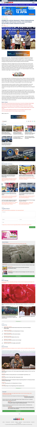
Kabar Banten (6, 18)
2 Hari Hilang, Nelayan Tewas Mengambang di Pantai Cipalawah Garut (13, 385)
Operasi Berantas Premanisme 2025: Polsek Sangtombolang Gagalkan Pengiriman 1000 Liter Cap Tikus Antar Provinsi (18, 371)
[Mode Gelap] (33, 2)
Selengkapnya (18, 276)
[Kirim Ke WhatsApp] (34, 121)
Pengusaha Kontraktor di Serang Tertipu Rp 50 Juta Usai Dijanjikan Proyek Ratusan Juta (16, 374)
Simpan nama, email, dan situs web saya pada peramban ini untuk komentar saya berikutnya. (17, 224)
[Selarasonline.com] (8, 2)
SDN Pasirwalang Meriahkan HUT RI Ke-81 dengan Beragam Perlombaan (30, 137)
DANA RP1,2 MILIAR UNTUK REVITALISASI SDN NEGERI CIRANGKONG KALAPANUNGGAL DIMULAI (16, 104)
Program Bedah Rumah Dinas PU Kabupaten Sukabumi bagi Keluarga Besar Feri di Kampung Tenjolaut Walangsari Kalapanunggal (18, 380)
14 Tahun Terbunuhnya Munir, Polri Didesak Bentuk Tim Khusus (12, 383)
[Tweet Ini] (29, 121)
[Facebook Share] (27, 121)
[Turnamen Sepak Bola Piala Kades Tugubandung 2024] (27, 310)
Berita (3, 18)
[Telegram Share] (32, 121)
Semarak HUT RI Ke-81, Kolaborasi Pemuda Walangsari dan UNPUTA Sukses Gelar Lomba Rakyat (30, 133)
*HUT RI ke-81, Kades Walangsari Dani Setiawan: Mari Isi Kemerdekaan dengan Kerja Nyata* (16, 109)
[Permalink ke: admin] (2, 25)
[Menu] (2, 2)
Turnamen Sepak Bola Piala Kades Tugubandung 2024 (27, 317)
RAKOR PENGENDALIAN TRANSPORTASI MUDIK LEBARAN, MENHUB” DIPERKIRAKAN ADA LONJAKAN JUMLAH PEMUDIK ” (21, 408)
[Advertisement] (18, 420)
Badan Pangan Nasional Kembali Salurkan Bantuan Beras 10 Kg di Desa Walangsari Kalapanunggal (18, 103)
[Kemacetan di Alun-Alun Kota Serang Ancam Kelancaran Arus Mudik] (13, 396)
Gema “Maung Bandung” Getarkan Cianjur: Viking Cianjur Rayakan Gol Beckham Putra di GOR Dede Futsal (18, 304)
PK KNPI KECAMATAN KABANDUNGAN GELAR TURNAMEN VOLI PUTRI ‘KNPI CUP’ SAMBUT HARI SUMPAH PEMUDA (9, 317)
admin (4, 25)
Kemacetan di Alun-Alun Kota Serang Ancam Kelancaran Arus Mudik (29, 397)
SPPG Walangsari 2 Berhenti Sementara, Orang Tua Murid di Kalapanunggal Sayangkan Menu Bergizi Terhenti (18, 108)
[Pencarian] (34, 2)
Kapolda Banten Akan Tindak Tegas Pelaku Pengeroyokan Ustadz (12, 377)
